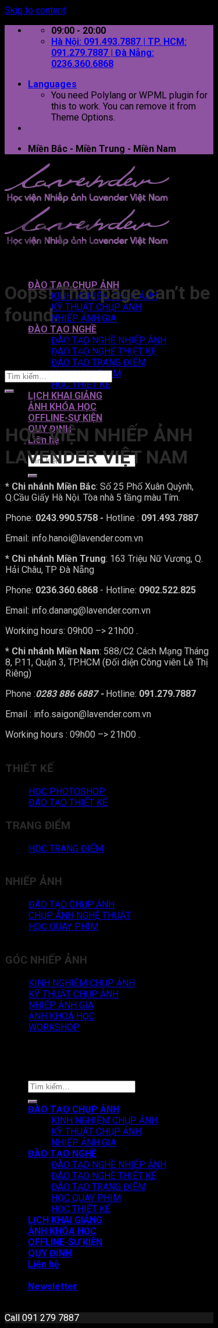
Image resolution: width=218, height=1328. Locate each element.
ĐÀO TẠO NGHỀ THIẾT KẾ (103, 1175)
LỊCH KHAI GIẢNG (65, 395)
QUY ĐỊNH (50, 1253)
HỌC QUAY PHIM (86, 1197)
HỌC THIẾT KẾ (80, 384)
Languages (52, 84)
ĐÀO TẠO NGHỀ (62, 329)
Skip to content (35, 10)
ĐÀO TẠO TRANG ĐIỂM (98, 362)
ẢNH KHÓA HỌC (62, 406)
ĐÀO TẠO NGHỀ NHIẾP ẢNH (108, 1164)
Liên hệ (43, 1264)
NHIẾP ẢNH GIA (83, 318)
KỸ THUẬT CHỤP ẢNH (96, 307)
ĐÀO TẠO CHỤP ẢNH (73, 1109)
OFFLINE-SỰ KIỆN (65, 417)
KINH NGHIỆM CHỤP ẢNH (104, 1120)
